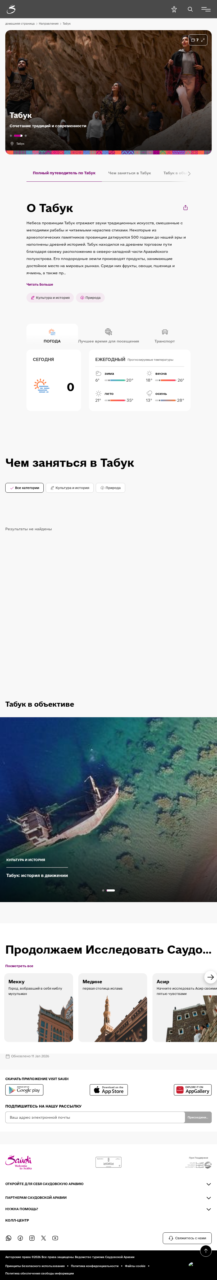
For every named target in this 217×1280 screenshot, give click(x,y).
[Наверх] (206, 1251)
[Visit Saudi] (18, 1162)
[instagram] (32, 1238)
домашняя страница (20, 23)
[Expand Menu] (206, 9)
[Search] (190, 9)
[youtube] (55, 1238)
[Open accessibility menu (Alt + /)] (174, 9)
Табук (67, 23)
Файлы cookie (135, 1266)
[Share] (186, 207)
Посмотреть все (19, 966)
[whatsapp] (8, 1238)
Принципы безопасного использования (35, 1266)
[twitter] (43, 1238)
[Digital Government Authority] (108, 1162)
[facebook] (20, 1238)
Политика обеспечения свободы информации (39, 1273)
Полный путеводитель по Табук (64, 173)
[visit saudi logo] (17, 9)
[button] (198, 1266)
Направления (48, 23)
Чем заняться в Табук (129, 173)
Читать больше (39, 284)
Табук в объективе (182, 173)
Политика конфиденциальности (95, 1266)
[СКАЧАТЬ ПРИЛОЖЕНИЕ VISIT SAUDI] (24, 1090)
